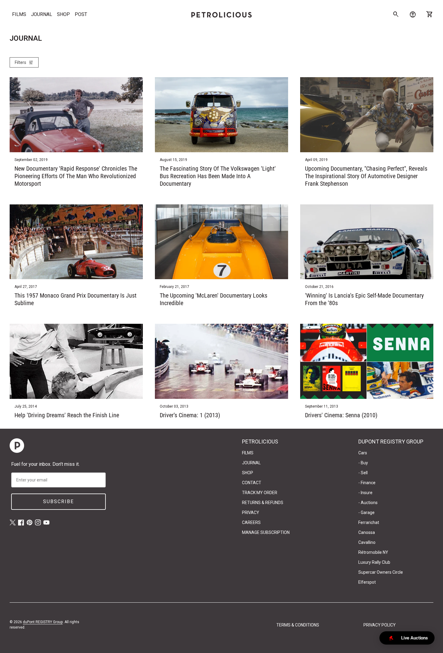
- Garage (366, 512)
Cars (362, 452)
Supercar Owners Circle (380, 572)
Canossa (366, 532)
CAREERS (251, 522)
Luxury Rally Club (374, 562)
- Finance (366, 482)
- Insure (365, 492)
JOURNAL (41, 14)
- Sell (363, 472)
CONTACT (251, 482)
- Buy (363, 462)
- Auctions (368, 502)
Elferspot (367, 582)
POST (81, 14)
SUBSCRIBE (58, 501)
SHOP (63, 14)
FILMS (19, 14)
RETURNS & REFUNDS (262, 502)
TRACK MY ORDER (259, 492)
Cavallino (366, 542)
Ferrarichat (368, 522)
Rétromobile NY (373, 552)
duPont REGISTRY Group (43, 622)
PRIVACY (250, 512)
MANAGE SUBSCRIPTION (266, 532)
